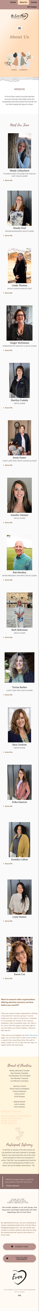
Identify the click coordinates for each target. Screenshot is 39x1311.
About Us (23, 2)
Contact (34, 2)
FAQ (19, 1295)
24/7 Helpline (32, 7)
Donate (13, 2)
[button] (19, 28)
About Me (8, 180)
